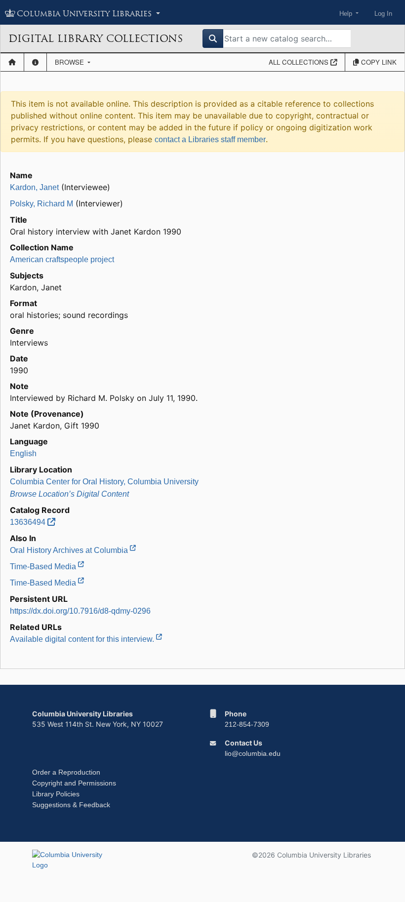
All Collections (299, 62)
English (23, 453)
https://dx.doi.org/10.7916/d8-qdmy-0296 (80, 611)
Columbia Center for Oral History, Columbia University (104, 481)
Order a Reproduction (66, 772)
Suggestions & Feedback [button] (71, 805)
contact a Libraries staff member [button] (210, 139)
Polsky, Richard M (41, 203)
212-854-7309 (247, 724)
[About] (35, 62)
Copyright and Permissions (74, 783)
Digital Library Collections (95, 38)
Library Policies (56, 794)
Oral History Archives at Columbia (70, 550)
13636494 (28, 522)
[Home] (12, 62)
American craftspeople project (62, 259)
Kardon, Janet (34, 187)
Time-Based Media (44, 566)
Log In (383, 13)
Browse (70, 62)
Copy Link (378, 62)
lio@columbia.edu (253, 753)
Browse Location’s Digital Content (69, 494)
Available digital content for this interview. (83, 639)
